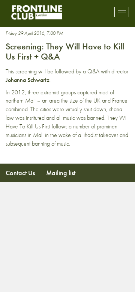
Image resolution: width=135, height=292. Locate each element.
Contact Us (20, 172)
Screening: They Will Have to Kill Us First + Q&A (65, 51)
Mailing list (60, 172)
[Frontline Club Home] (36, 12)
